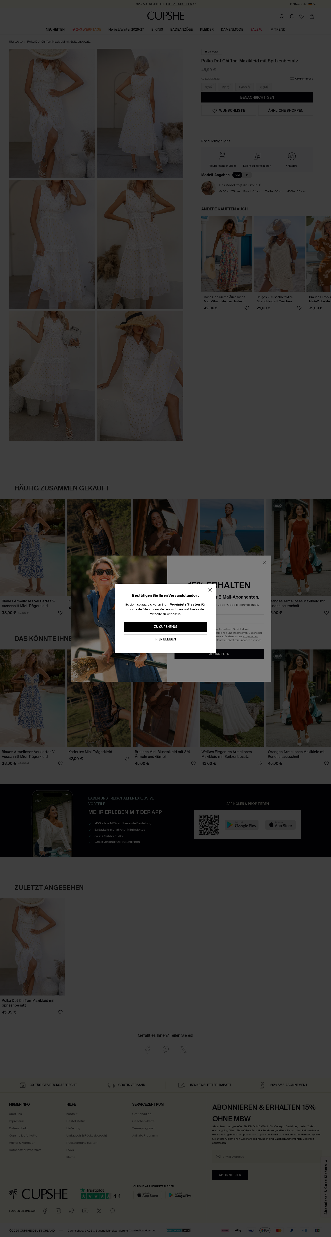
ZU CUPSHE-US (165, 627)
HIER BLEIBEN (165, 639)
